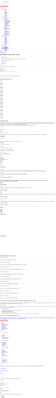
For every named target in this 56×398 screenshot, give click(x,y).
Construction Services (5, 362)
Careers (3, 322)
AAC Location (4, 327)
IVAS (5, 37)
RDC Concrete (6, 41)
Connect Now (3, 397)
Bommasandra (12, 150)
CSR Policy (5, 51)
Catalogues (6, 47)
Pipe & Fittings (6, 23)
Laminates (6, 24)
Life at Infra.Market (5, 328)
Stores (3, 323)
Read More (2, 83)
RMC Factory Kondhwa (41, 317)
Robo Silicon (6, 43)
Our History (6, 9)
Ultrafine (6, 44)
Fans (5, 29)
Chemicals (6, 34)
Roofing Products (7, 25)
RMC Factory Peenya (10, 317)
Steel (2, 336)
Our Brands (3, 35)
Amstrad (6, 38)
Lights (5, 30)
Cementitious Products (7, 21)
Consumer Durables (7, 31)
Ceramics (6, 26)
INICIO (6, 42)
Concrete (6, 18)
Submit (1, 77)
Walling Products (7, 22)
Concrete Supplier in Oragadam (21, 318)
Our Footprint (6, 16)
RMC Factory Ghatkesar (26, 317)
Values (5, 12)
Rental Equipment (4, 359)
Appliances (3, 354)
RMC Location (4, 326)
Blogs (5, 46)
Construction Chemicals (8, 20)
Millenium (6, 39)
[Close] (0, 119)
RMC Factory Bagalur (3, 317)
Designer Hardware (4, 352)
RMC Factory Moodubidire (18, 317)
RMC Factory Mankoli (49, 317)
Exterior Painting (7, 33)
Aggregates (6, 19)
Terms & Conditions (5, 324)
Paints (5, 27)
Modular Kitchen (4, 351)
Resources (3, 45)
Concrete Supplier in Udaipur (11, 318)
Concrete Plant (30, 302)
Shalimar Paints (6, 36)
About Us (3, 8)
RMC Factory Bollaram (33, 317)
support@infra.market (3, 370)
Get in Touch (3, 52)
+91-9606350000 (6, 1)
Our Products (3, 17)
